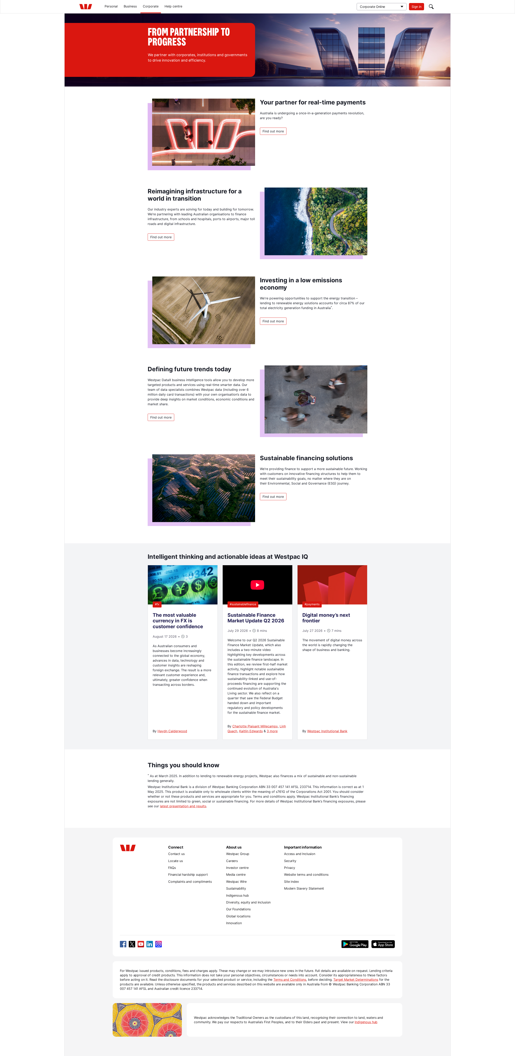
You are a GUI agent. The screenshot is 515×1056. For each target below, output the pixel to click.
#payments (312, 604)
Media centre (236, 874)
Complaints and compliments (190, 882)
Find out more (273, 131)
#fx (157, 604)
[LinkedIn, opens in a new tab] (149, 944)
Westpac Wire (236, 882)
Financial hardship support (188, 874)
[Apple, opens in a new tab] (383, 944)
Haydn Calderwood (172, 731)
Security (290, 861)
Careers (232, 861)
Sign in (416, 7)
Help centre (173, 6)
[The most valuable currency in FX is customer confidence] (182, 603)
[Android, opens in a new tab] (355, 944)
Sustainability (236, 888)
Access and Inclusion (299, 854)
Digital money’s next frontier (326, 618)
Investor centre (237, 868)
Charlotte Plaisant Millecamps (255, 726)
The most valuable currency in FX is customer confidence (178, 621)
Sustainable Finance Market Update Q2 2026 (256, 618)
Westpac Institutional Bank (327, 731)
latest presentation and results (183, 806)
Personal (111, 6)
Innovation (234, 923)
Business (130, 6)
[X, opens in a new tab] (132, 944)
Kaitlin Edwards (251, 731)
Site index (291, 882)
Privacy (289, 868)
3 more (272, 731)
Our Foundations (238, 909)
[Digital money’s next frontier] (332, 603)
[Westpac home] (86, 6)
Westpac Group (237, 854)
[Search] (431, 6)
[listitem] (182, 652)
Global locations (238, 916)
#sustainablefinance (243, 604)
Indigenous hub (237, 895)
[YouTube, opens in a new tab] (141, 944)
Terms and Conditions (289, 980)
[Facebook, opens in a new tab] (123, 944)
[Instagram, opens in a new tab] (158, 944)
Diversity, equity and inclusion (248, 902)
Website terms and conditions (306, 874)
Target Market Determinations (355, 980)
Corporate (151, 6)
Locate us (175, 861)
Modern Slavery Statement (304, 888)
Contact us (176, 854)
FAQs (172, 868)
